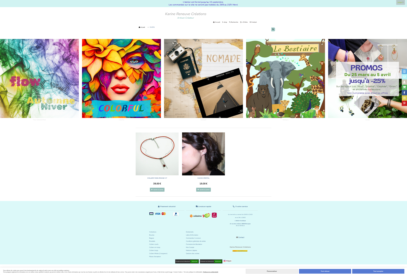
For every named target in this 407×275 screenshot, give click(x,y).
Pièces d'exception (155, 257)
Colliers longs (153, 250)
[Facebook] (404, 92)
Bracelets (152, 241)
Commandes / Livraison (193, 238)
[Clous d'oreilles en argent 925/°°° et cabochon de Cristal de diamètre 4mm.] (203, 153)
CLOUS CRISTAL (203, 178)
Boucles (151, 235)
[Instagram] (404, 98)
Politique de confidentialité (210, 272)
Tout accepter (378, 271)
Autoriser (194, 261)
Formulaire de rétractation (194, 244)
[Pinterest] (404, 103)
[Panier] (404, 87)
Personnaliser (272, 271)
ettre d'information (192, 235)
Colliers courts (153, 244)
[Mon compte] (404, 82)
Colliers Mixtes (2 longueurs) (158, 254)
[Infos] (404, 71)
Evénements (190, 232)
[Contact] (404, 76)
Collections (152, 232)
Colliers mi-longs (154, 247)
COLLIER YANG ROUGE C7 (157, 178)
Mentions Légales (191, 250)
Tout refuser (325, 271)
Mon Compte (190, 247)
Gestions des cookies (192, 254)
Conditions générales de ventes (196, 241)
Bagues (151, 238)
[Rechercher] (273, 29)
